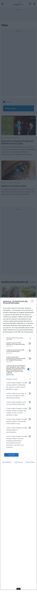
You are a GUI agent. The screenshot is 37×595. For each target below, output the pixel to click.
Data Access (18, 462)
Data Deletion (6, 462)
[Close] (33, 301)
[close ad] (18, 589)
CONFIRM (11, 454)
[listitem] (18, 338)
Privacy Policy (30, 462)
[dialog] (18, 446)
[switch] (29, 343)
